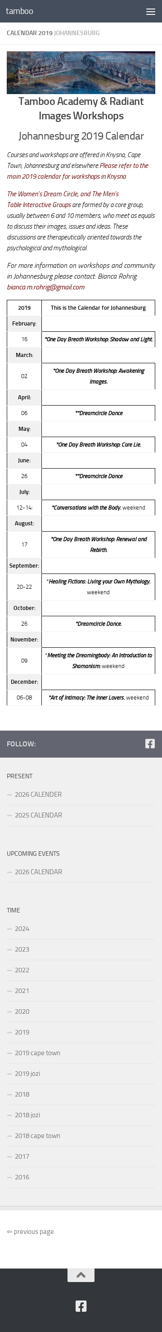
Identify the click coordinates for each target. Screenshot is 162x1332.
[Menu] (151, 11)
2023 (22, 949)
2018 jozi (27, 1115)
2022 (22, 970)
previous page (30, 1232)
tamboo (19, 11)
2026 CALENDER (38, 794)
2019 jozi (27, 1074)
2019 (22, 1032)
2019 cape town (37, 1053)
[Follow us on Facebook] (149, 743)
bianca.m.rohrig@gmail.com (45, 287)
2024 (22, 929)
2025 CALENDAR (38, 815)
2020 (22, 1011)
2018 (22, 1094)
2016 (22, 1177)
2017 (22, 1156)
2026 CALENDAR (38, 872)
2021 (22, 991)
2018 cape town (37, 1136)
